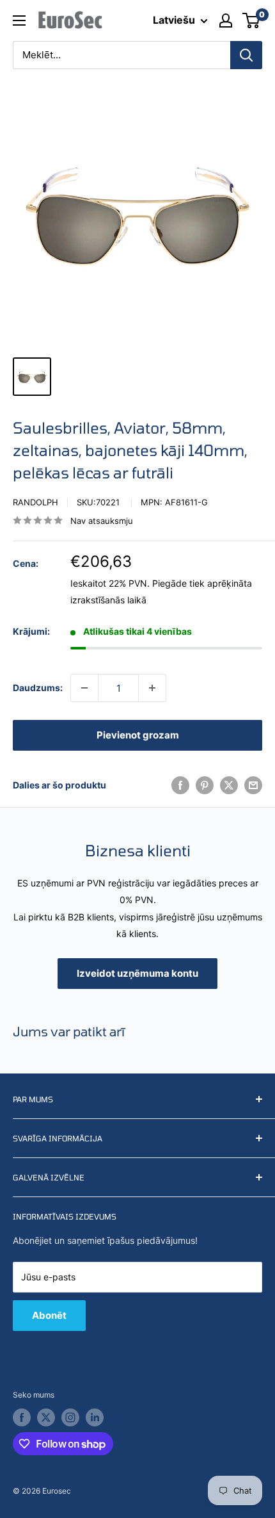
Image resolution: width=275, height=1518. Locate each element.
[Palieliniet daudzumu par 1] (152, 687)
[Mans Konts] (225, 20)
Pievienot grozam (138, 735)
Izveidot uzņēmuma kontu (137, 973)
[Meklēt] (246, 55)
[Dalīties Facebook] (180, 785)
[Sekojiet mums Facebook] (22, 1417)
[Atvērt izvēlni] (19, 20)
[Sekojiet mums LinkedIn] (95, 1417)
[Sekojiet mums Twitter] (46, 1417)
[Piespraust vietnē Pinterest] (205, 785)
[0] (252, 20)
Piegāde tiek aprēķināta (202, 583)
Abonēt (49, 1315)
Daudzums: (38, 687)
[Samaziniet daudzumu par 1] (84, 687)
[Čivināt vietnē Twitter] (229, 785)
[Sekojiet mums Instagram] (70, 1417)
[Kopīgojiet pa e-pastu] (253, 785)
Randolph (35, 502)
